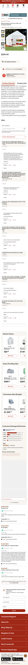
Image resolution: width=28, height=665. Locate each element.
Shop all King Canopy (5, 21)
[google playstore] (17, 659)
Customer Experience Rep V (10, 241)
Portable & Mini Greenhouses (15, 18)
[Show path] (6, 18)
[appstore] (6, 659)
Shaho (4, 144)
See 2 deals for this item (10, 61)
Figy (3, 231)
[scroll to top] (25, 655)
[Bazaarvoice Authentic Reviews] (9, 430)
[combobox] (15, 136)
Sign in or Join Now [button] (11, 76)
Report (5, 168)
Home (2, 18)
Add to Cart (10, 355)
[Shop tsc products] (14, 15)
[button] (17, 2)
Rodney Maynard (6, 303)
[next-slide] (2, 49)
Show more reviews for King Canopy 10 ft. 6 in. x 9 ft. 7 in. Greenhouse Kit (14, 582)
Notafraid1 (5, 279)
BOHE (5, 314)
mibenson (6, 161)
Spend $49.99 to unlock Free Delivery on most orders (14, 1)
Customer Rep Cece (8, 216)
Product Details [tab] (8, 83)
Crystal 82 (5, 204)
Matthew (6, 266)
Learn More (13, 2)
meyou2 (4, 254)
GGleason (6, 191)
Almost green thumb (7, 178)
